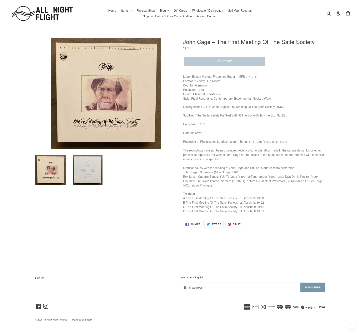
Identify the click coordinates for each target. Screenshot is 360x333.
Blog (163, 10)
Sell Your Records (240, 10)
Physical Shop (145, 10)
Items (125, 10)
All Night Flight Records (55, 319)
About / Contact (207, 16)
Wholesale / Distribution (207, 10)
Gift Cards (180, 10)
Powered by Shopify (82, 319)
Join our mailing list (191, 277)
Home (112, 10)
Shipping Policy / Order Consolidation (167, 16)
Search (40, 278)
